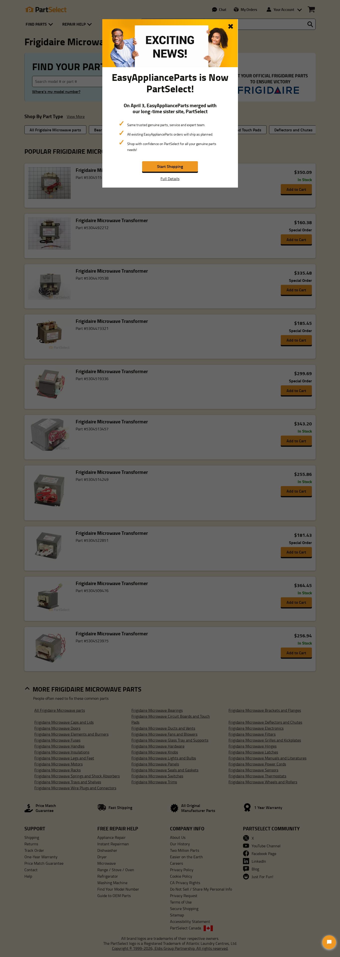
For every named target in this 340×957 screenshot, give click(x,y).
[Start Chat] (329, 942)
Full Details (170, 178)
